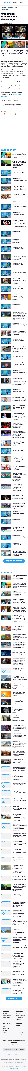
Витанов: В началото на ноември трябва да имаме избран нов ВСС (19, 601)
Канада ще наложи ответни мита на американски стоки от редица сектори (19, 777)
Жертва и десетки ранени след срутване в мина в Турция (19, 761)
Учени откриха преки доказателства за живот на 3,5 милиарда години (18, 710)
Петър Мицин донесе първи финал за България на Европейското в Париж (19, 443)
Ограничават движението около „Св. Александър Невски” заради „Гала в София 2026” (19, 744)
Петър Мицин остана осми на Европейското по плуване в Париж (18, 407)
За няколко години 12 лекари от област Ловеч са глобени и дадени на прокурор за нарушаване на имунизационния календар (19, 619)
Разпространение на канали (20, 1057)
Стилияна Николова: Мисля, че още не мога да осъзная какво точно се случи (19, 400)
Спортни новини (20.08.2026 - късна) (17, 232)
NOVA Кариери (20, 1032)
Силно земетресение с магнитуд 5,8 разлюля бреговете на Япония (19, 768)
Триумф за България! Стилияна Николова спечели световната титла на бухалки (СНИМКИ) (18, 416)
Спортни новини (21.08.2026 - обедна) (18, 213)
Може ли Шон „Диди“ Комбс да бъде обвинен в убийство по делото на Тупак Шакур (19, 728)
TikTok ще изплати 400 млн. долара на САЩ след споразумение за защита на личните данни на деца (19, 982)
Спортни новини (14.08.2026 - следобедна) (19, 536)
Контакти (17, 1059)
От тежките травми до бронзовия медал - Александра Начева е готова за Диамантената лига (19, 297)
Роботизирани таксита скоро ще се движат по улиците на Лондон (19, 652)
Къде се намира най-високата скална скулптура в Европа (18, 973)
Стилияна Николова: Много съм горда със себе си (18, 364)
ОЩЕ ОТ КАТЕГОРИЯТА (14, 561)
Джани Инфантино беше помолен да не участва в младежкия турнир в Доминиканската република (19, 164)
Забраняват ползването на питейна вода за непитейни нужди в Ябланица (19, 904)
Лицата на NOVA (20, 1015)
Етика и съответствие (8, 1062)
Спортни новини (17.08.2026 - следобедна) (19, 371)
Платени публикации (19, 1062)
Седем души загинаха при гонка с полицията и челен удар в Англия (19, 792)
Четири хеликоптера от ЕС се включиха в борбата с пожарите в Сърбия (19, 879)
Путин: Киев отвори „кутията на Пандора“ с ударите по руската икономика (19, 753)
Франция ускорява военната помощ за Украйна (18, 859)
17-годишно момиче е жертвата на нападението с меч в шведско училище (18, 956)
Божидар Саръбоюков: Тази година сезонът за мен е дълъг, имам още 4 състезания (19, 553)
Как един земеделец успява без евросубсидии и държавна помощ (18, 629)
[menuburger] (2, 2)
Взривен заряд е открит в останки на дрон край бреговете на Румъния (19, 835)
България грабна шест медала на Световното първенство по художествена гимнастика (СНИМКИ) (19, 434)
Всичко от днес (7, 1015)
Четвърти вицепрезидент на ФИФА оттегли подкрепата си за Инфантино (19, 257)
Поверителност (6, 1060)
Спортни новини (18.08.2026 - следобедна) (19, 324)
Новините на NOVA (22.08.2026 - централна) (19, 799)
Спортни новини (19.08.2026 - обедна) (18, 287)
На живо (20, 2)
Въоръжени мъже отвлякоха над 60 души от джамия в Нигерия (19, 735)
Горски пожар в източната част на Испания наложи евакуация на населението (18, 964)
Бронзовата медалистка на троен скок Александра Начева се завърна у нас (19, 459)
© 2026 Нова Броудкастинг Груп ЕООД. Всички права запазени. (14, 1066)
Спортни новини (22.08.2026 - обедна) (18, 171)
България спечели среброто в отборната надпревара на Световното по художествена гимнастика (19, 488)
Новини (14, 2)
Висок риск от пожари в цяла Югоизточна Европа (19, 946)
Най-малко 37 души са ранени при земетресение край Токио (18, 686)
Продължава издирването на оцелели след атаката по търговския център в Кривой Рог (19, 827)
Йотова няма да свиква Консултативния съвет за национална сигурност (19, 940)
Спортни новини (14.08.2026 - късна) (17, 520)
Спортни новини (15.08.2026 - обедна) (18, 512)
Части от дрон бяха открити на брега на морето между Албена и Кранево (19, 852)
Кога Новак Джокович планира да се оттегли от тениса (19, 333)
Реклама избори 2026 (10, 1057)
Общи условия (23, 1059)
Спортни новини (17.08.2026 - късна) (17, 355)
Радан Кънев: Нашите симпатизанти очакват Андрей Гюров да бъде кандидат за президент (19, 609)
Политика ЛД (12, 1060)
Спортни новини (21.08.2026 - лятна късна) (19, 179)
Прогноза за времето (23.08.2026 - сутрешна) (19, 669)
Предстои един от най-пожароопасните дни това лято (19, 694)
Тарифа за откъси (4, 1059)
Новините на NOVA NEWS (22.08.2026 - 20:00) (19, 783)
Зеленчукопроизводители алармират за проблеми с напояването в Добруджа (19, 637)
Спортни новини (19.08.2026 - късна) (17, 264)
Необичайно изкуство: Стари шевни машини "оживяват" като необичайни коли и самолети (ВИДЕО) (18, 661)
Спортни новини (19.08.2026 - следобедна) (19, 271)
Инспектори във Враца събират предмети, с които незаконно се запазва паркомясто (18, 645)
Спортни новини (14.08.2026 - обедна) (18, 544)
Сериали (5, 1030)
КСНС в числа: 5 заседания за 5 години (18, 895)
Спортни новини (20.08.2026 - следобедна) (17, 241)
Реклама (2, 1057)
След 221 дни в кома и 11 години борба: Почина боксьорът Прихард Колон (18, 498)
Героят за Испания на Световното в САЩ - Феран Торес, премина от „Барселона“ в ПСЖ (18, 506)
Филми (4, 1032)
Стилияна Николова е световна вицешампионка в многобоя (18, 529)
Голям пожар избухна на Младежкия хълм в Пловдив (19, 701)
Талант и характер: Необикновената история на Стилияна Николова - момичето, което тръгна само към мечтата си (19, 224)
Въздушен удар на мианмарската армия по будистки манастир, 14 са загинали (19, 922)
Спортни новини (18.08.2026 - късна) (17, 305)
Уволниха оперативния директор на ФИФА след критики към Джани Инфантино (19, 349)
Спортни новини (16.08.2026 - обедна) (18, 449)
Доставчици (11, 1059)
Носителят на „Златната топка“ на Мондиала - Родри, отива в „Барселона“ (19, 467)
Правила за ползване (20, 1060)
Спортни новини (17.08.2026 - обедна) (18, 390)
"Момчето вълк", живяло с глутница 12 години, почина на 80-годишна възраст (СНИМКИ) (19, 991)
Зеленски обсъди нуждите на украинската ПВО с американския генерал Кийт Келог (18, 719)
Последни (5, 1013)
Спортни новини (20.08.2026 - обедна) (18, 248)
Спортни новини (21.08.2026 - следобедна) (19, 205)
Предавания (6, 1028)
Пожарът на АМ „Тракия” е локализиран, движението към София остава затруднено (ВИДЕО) (19, 931)
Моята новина (6, 1017)
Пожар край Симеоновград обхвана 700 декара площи (19, 808)
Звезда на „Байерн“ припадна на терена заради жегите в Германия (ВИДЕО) (18, 425)
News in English (19, 1034)
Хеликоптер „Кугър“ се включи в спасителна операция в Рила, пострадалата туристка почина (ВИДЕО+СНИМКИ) (18, 869)
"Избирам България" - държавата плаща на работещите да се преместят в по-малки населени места (18, 817)
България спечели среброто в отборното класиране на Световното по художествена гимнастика (19, 476)
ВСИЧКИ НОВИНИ (14, 998)
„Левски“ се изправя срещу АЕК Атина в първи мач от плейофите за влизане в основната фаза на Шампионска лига (19, 316)
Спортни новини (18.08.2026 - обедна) (18, 339)
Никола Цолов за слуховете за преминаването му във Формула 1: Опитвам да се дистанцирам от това (19, 382)
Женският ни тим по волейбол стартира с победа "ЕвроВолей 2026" (19, 188)
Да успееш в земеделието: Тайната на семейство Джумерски (19, 593)
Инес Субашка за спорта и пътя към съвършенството (19, 577)
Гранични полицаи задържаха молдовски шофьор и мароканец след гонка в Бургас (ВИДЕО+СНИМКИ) (18, 913)
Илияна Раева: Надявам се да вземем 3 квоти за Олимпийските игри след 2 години (19, 155)
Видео (4, 1019)
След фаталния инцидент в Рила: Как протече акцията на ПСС (19, 678)
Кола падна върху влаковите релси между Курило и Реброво (19, 843)
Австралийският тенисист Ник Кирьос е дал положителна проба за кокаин (19, 281)
